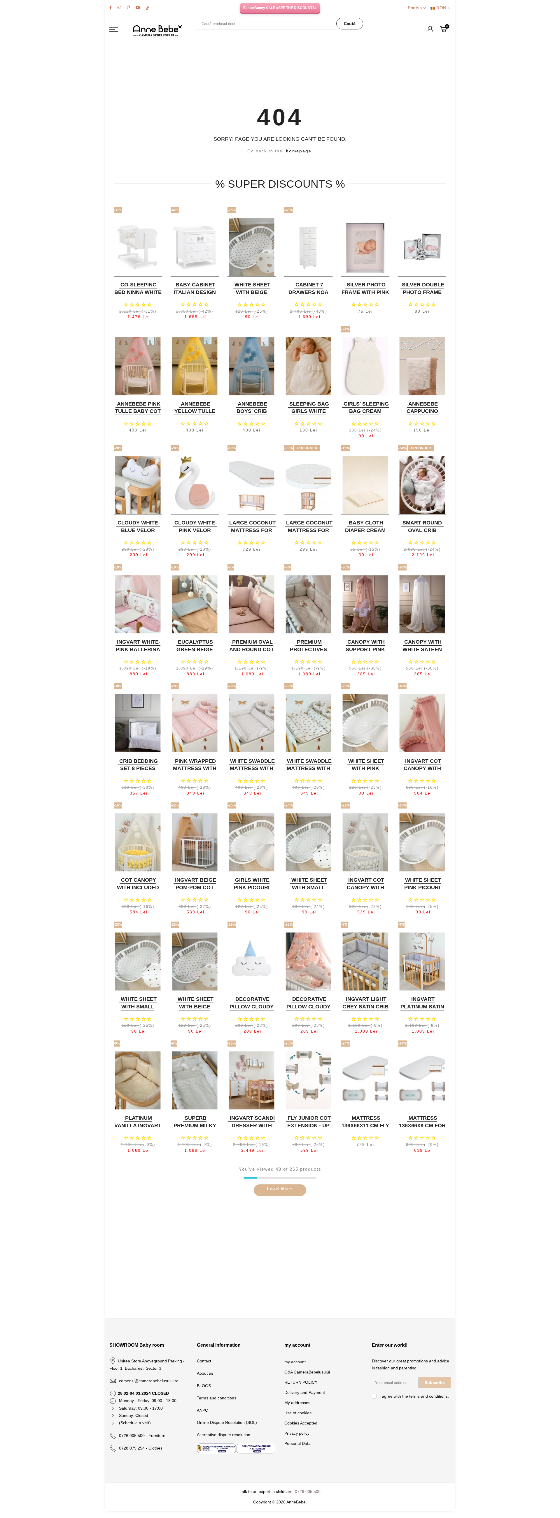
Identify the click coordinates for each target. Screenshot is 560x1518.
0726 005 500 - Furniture (142, 1435)
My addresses (297, 1402)
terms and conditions (428, 1396)
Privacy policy (296, 1433)
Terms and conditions (216, 1398)
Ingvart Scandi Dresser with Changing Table (252, 1129)
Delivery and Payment (304, 1392)
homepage (299, 151)
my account (295, 1361)
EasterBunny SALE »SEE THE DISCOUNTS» (280, 8)
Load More (280, 1188)
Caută (350, 23)
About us (205, 1373)
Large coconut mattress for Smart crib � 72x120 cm (252, 534)
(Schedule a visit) (135, 1422)
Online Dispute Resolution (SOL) (227, 1422)
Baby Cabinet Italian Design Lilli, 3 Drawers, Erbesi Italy (195, 296)
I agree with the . (414, 1396)
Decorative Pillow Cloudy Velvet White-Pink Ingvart (308, 1010)
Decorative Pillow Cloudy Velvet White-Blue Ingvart (252, 1010)
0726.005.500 (308, 1491)
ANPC (202, 1410)
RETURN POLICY (300, 1382)
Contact (204, 1361)
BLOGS (204, 1385)
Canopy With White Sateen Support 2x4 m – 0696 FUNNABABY (422, 653)
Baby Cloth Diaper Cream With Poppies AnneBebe (365, 534)
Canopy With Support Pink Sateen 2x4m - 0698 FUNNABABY (365, 653)
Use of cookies (298, 1412)
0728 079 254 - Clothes (140, 1448)
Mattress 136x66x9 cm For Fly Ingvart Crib (422, 1129)
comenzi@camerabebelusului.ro (148, 1380)
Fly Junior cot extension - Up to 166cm (309, 1125)
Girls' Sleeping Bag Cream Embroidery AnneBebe (366, 415)
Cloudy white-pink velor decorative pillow (195, 534)
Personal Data (297, 1443)
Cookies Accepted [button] (300, 1423)
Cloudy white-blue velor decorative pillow (139, 534)
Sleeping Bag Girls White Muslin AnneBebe (309, 415)
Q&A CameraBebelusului (307, 1372)
